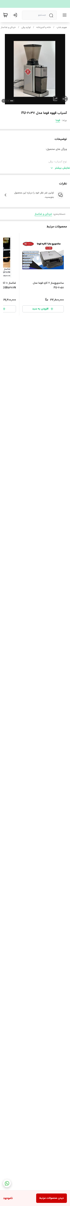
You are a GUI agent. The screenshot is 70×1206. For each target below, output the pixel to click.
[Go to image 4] (3, 100)
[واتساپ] (7, 1183)
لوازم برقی (26, 27)
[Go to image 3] (5, 100)
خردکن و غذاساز (8, 27)
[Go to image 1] (11, 100)
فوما (58, 120)
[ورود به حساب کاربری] (16, 15)
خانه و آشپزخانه (43, 27)
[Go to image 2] (8, 100)
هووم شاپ (62, 27)
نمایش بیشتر (62, 168)
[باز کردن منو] (64, 15)
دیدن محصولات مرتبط (51, 1198)
